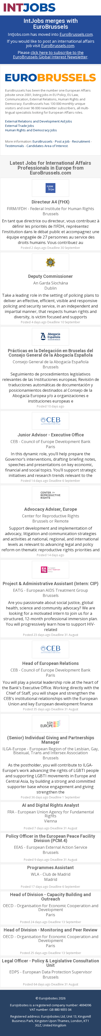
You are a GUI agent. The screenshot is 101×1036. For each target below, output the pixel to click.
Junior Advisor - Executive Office (50, 434)
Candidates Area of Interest (47, 146)
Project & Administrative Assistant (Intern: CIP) (51, 583)
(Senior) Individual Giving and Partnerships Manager (50, 740)
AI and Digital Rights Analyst (50, 805)
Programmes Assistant (50, 867)
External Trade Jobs (19, 125)
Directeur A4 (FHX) (51, 201)
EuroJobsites (48, 998)
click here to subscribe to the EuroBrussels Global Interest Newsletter (50, 55)
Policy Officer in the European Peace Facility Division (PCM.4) (50, 838)
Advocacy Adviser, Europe (50, 509)
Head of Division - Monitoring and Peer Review (50, 929)
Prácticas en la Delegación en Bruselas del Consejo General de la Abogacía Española (50, 353)
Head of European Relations (50, 663)
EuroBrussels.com (76, 34)
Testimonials (14, 146)
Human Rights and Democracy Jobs (31, 130)
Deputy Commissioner (50, 276)
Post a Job (62, 141)
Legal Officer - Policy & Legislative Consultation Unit (50, 963)
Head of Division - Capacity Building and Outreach (50, 896)
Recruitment (81, 141)
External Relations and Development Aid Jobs (38, 121)
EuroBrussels (42, 141)
